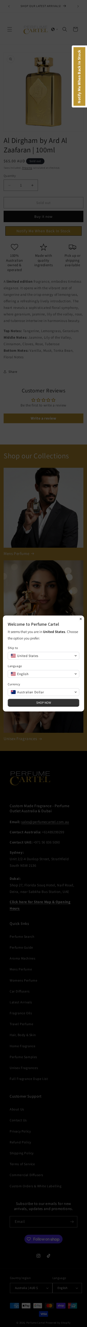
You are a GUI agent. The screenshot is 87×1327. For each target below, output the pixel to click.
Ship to (13, 648)
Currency (14, 684)
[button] (43, 656)
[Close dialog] (80, 619)
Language (15, 666)
